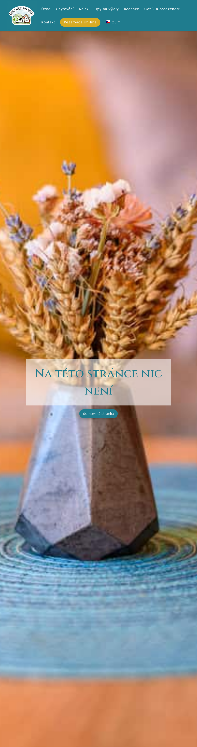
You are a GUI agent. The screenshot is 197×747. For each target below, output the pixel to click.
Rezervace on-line (80, 22)
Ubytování (65, 9)
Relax (83, 9)
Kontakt (48, 23)
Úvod (46, 9)
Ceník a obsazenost (162, 9)
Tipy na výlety (106, 9)
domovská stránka (98, 413)
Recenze (131, 9)
